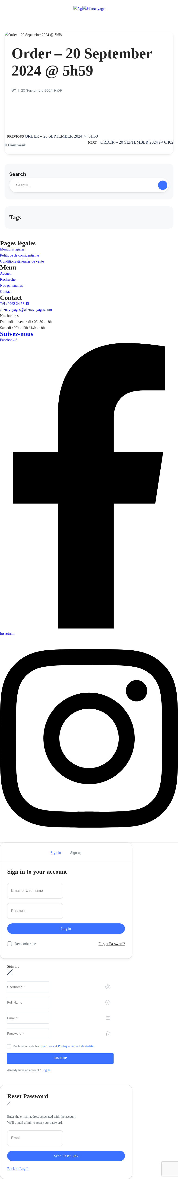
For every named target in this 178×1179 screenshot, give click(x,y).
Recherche (8, 279)
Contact (5, 291)
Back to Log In (18, 1169)
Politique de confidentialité (19, 255)
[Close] (8, 853)
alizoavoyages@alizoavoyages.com (26, 310)
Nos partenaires (11, 285)
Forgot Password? (112, 944)
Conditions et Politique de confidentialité (66, 1046)
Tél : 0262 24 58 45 (14, 304)
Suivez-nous (16, 333)
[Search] (162, 185)
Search (17, 174)
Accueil (5, 273)
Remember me (25, 944)
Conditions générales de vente (22, 261)
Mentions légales (12, 249)
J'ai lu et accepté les (53, 1046)
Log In (46, 1070)
